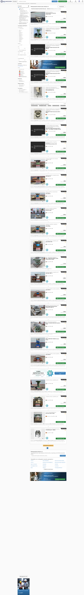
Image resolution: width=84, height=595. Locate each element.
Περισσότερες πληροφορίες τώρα (60, 373)
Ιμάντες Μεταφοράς (46, 460)
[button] (82, 1)
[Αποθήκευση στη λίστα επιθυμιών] (65, 13)
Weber (20, 41)
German (32, 462)
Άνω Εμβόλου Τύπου (34, 465)
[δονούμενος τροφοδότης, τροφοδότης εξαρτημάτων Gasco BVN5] (38, 229)
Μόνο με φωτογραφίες (22, 89)
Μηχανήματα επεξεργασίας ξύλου (23, 21)
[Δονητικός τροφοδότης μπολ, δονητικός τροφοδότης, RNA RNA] (38, 163)
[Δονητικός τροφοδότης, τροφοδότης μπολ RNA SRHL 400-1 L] (38, 277)
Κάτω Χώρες (22, 73)
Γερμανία (22, 71)
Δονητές (22, 9)
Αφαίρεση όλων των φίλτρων (56, 8)
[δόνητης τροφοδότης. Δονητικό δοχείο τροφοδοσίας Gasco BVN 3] (38, 196)
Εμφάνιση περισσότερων (48, 469)
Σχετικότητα (62, 6)
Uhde (20, 40)
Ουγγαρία (22, 72)
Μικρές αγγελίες (22, 84)
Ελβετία (21, 74)
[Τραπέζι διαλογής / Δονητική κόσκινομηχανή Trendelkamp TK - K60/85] (38, 434)
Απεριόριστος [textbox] (21, 69)
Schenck (20, 37)
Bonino (20, 33)
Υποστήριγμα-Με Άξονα (58, 467)
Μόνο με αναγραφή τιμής (22, 50)
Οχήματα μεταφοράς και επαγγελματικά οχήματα (23, 19)
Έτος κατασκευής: (20, 51)
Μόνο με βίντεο (21, 90)
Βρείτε (32, 467)
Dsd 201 (32, 460)
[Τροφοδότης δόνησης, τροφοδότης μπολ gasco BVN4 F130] (38, 245)
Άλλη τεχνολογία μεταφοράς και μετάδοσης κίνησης (24, 13)
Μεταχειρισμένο (21, 81)
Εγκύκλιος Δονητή (56, 105)
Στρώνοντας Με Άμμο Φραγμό (59, 460)
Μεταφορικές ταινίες (23, 11)
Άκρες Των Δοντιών (34, 464)
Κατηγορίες (44, 464)
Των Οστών (56, 465)
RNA (20, 30)
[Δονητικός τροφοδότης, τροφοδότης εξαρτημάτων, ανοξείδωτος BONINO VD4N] (38, 213)
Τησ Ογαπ (56, 464)
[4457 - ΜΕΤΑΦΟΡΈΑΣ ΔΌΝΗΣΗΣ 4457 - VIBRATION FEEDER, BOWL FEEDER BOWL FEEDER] (38, 262)
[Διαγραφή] (45, 8)
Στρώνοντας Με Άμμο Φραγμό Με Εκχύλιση (61, 462)
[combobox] (23, 69)
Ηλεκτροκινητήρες (23, 10)
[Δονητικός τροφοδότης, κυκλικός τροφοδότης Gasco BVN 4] (38, 358)
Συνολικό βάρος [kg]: (21, 58)
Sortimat (20, 39)
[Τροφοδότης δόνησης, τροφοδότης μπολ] (38, 385)
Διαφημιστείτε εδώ (24, 576)
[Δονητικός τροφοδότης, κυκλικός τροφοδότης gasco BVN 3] (38, 293)
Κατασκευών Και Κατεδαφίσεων (48, 462)
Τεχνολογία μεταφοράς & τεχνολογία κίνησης (24, 8)
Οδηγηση (44, 467)
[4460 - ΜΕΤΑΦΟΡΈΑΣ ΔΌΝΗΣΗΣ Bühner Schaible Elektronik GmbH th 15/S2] (38, 327)
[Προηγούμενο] (31, 17)
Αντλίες (22, 14)
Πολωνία (22, 75)
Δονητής (49, 105)
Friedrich (21, 32)
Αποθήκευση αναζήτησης (48, 445)
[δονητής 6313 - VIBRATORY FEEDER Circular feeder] (38, 342)
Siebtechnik (21, 38)
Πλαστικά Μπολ (63, 105)
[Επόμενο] (44, 17)
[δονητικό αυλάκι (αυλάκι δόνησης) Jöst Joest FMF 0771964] (38, 417)
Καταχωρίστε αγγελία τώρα (60, 67)
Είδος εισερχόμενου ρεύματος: (22, 54)
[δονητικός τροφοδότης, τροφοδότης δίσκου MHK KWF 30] (38, 180)
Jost (20, 31)
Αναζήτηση (55, 1)
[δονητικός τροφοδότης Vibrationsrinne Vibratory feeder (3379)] (38, 17)
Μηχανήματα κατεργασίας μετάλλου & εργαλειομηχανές (24, 17)
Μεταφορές (44, 465)
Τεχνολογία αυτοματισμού (23, 22)
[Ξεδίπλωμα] (48, 25)
